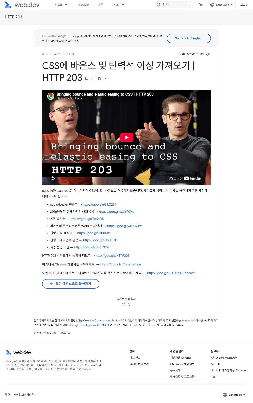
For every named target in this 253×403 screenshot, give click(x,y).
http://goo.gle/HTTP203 (112, 256)
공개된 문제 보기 (139, 364)
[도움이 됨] (202, 54)
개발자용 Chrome (180, 357)
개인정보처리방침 (24, 394)
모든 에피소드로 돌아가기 (70, 284)
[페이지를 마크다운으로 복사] (99, 78)
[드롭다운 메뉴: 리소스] (67, 4)
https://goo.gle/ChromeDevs (121, 264)
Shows (53, 54)
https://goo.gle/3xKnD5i (87, 219)
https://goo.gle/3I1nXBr (93, 233)
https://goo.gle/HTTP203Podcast (171, 273)
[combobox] (174, 4)
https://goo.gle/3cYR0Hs (116, 212)
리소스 (58, 5)
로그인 (244, 5)
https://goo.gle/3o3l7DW (91, 247)
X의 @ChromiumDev (224, 357)
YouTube (216, 364)
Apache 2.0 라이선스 (193, 320)
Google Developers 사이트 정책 (88, 325)
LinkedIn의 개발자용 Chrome (228, 370)
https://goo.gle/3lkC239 (99, 205)
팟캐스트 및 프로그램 (182, 376)
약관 (7, 394)
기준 (100, 5)
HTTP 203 (13, 17)
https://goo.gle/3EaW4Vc (125, 226)
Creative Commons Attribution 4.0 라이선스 (109, 320)
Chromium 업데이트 (182, 364)
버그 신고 (135, 357)
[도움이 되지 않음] (208, 54)
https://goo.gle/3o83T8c (100, 240)
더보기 (117, 5)
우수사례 (175, 370)
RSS (213, 376)
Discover (83, 5)
